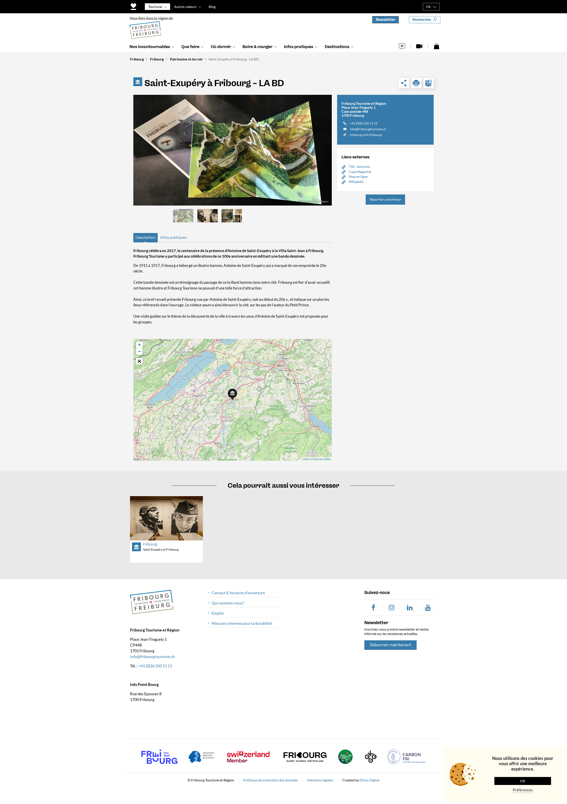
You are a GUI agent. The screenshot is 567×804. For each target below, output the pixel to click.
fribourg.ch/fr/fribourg (366, 135)
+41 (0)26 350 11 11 (363, 123)
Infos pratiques (298, 46)
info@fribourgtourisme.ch (368, 129)
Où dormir (221, 46)
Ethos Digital (369, 780)
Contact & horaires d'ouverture (238, 592)
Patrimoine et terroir (186, 59)
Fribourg (137, 59)
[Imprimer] (416, 83)
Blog (212, 6)
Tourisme (155, 6)
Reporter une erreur (385, 200)
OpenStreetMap (322, 459)
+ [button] (139, 345)
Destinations (337, 46)
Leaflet (305, 459)
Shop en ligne (358, 177)
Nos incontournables (150, 46)
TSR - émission (359, 167)
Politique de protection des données (270, 780)
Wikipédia (356, 182)
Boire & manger (257, 46)
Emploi (218, 613)
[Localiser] (428, 83)
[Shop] (436, 46)
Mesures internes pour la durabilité (242, 623)
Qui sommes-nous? (228, 603)
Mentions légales (320, 780)
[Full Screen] (139, 361)
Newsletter (385, 19)
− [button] (139, 351)
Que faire (190, 46)
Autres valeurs (185, 6)
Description (145, 237)
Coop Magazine (360, 172)
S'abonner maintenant (390, 645)
